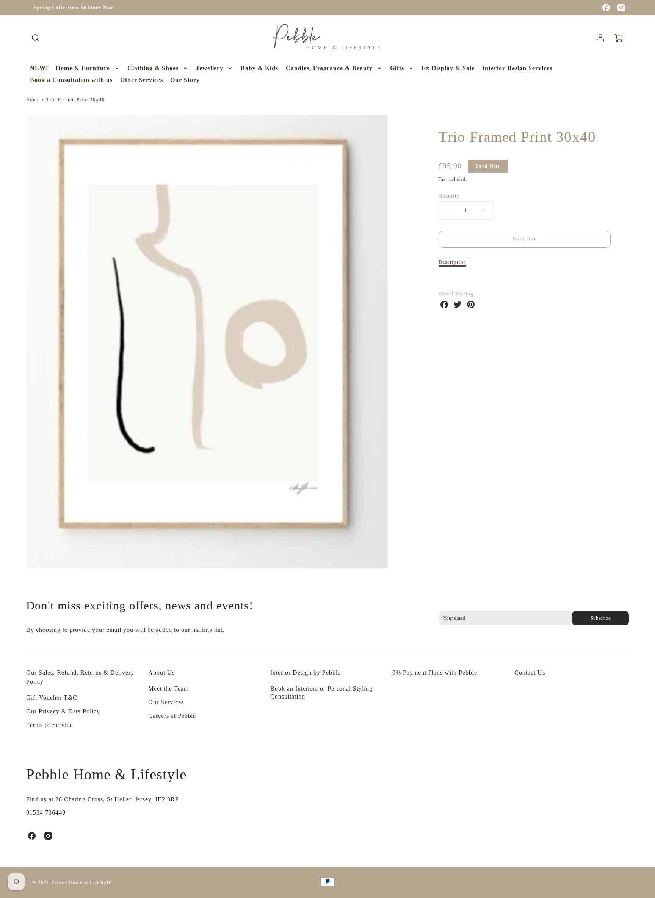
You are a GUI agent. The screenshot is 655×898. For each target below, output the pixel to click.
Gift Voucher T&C (51, 697)
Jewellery (210, 68)
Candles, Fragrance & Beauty (329, 68)
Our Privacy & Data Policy (63, 711)
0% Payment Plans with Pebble (434, 672)
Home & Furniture (83, 68)
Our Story (185, 80)
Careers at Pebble (172, 716)
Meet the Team (168, 688)
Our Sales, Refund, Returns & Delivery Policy (80, 677)
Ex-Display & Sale (448, 68)
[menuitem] (39, 68)
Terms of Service (49, 725)
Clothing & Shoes (152, 68)
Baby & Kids (259, 68)
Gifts (397, 68)
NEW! (39, 68)
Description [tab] (453, 262)
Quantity (449, 196)
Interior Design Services (517, 68)
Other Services (141, 80)
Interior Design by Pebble (305, 672)
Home (33, 99)
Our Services (166, 702)
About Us (161, 672)
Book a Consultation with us (71, 80)
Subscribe (600, 618)
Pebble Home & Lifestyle (106, 774)
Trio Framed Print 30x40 (75, 99)
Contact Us (529, 672)
